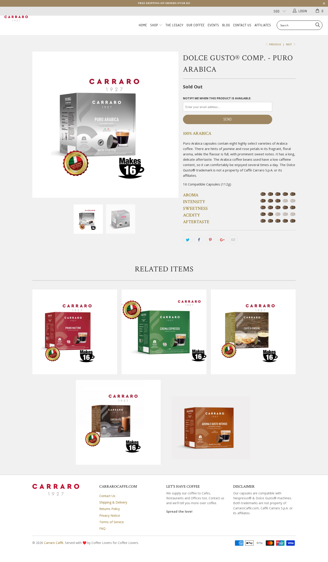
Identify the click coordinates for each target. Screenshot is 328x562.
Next (289, 44)
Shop (154, 25)
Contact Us (242, 25)
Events (213, 25)
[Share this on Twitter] (187, 239)
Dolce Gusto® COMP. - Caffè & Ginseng (253, 331)
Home (143, 25)
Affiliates (263, 25)
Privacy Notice (109, 515)
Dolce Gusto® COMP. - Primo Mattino (74, 331)
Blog (226, 25)
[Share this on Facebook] (199, 239)
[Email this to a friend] (233, 239)
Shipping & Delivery (113, 502)
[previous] (40, 125)
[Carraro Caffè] (28, 19)
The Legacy (174, 25)
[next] (171, 125)
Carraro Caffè (53, 543)
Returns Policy (109, 509)
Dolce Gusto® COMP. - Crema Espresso (164, 331)
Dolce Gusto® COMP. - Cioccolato (118, 422)
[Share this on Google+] (221, 239)
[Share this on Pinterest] (210, 239)
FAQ (102, 528)
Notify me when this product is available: (217, 98)
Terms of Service (111, 522)
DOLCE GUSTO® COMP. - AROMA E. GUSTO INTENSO (207, 419)
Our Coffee (196, 25)
